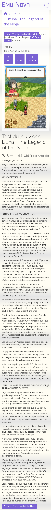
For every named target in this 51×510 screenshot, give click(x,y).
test (8, 59)
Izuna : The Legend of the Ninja (20, 506)
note (19, 59)
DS (15, 37)
